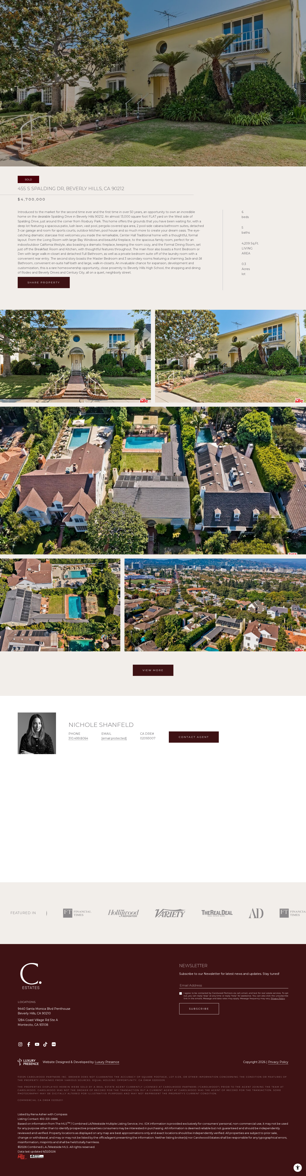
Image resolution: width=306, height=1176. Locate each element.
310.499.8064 (78, 738)
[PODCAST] (53, 1044)
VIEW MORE (153, 670)
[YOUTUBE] (37, 1044)
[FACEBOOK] (28, 1044)
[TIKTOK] (45, 1044)
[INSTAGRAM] (20, 1044)
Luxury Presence (107, 1062)
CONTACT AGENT (194, 737)
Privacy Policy (278, 998)
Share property (43, 282)
